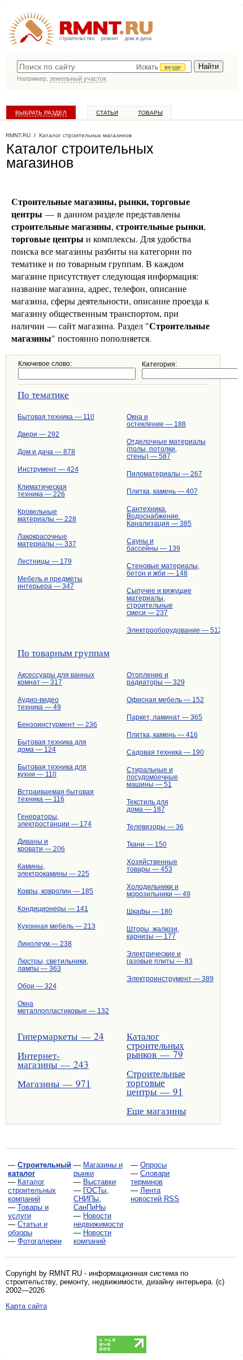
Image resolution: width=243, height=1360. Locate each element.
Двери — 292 (38, 434)
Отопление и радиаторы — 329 (156, 678)
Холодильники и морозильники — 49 (158, 890)
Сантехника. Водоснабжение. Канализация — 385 (159, 516)
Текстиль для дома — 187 (147, 805)
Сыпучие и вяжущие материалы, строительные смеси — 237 (159, 602)
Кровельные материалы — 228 (47, 515)
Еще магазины (156, 1110)
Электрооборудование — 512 (168, 630)
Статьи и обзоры (27, 1228)
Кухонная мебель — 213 (57, 926)
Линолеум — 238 (45, 944)
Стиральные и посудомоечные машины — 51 (152, 777)
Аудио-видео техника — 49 (39, 703)
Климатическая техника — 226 (42, 490)
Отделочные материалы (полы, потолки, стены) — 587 (166, 449)
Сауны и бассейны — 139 (153, 544)
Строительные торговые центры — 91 (156, 1082)
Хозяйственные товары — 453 (152, 865)
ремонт (109, 38)
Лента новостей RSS (155, 1194)
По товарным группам (64, 652)
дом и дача (138, 38)
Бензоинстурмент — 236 (57, 725)
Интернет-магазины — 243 (53, 1060)
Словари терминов (150, 1177)
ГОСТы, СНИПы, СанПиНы (91, 1198)
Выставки (99, 1182)
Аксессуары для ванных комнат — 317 (56, 678)
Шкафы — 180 (149, 912)
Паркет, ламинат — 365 (164, 717)
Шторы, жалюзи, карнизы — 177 (153, 932)
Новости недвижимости (98, 1219)
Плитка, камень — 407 (162, 491)
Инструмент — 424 (48, 469)
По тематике (43, 394)
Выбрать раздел (41, 113)
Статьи (107, 113)
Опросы (153, 1165)
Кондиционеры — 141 (53, 909)
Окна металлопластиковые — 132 (58, 1007)
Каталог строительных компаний (32, 1190)
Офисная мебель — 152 (165, 700)
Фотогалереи (40, 1241)
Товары (150, 113)
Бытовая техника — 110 (56, 417)
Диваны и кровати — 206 (41, 845)
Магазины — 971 (54, 1083)
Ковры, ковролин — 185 (55, 891)
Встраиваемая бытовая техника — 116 (56, 795)
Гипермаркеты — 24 (58, 1036)
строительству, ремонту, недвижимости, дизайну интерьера (108, 1282)
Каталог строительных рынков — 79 (155, 1045)
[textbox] (104, 66)
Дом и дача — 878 (46, 452)
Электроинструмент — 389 (168, 979)
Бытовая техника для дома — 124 (52, 745)
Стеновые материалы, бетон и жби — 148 (163, 569)
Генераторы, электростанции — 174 (55, 820)
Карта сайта (26, 1306)
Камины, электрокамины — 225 (53, 870)
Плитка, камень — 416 (162, 735)
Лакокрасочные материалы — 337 (47, 540)
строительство (76, 38)
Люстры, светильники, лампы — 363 (53, 965)
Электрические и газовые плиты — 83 (160, 957)
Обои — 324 (37, 986)
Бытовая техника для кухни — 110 (52, 770)
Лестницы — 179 (45, 561)
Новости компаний (92, 1236)
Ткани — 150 (147, 844)
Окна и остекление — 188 (156, 420)
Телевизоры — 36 (155, 827)
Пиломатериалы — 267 (164, 474)
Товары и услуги (28, 1211)
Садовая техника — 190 (165, 752)
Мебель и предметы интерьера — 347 (50, 582)
